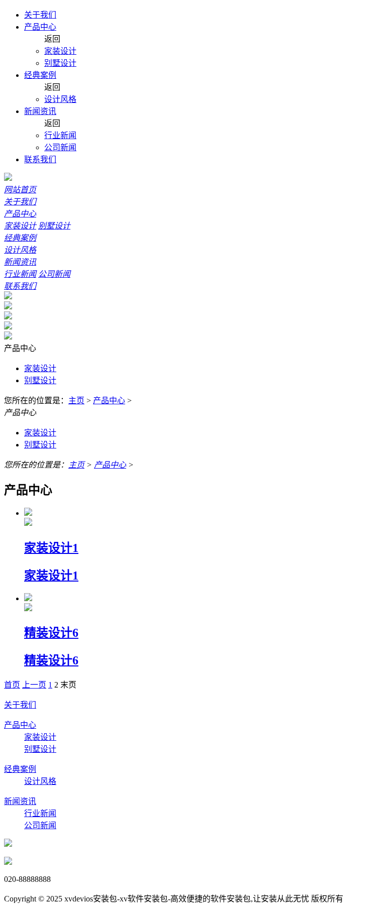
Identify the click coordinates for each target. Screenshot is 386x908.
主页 (76, 400)
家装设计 (60, 51)
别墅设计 (60, 63)
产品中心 (40, 27)
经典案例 (40, 75)
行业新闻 (60, 135)
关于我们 (40, 15)
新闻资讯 (40, 111)
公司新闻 (60, 147)
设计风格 (60, 99)
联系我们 (40, 159)
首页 (12, 684)
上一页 (34, 684)
